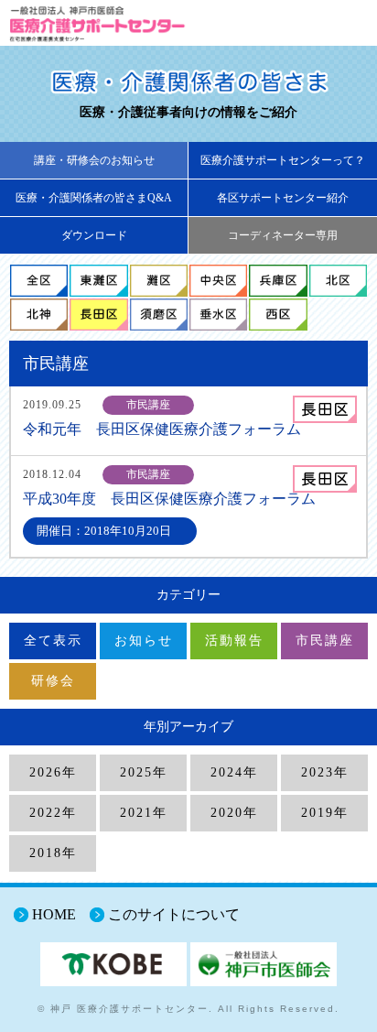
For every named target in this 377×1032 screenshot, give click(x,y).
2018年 (53, 853)
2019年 (325, 813)
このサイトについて (174, 914)
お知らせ (143, 640)
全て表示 (53, 640)
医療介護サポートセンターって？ (282, 160)
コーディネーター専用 (283, 235)
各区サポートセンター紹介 (283, 197)
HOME (54, 914)
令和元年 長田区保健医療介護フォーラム (162, 429)
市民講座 (325, 640)
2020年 (234, 813)
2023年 (325, 772)
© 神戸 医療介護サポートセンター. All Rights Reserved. (188, 1009)
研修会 (53, 681)
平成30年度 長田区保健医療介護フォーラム (169, 498)
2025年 (143, 772)
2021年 (143, 813)
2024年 (234, 772)
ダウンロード (94, 235)
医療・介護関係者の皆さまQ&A (94, 197)
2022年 (53, 813)
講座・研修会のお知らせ (94, 160)
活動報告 (234, 640)
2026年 (53, 772)
